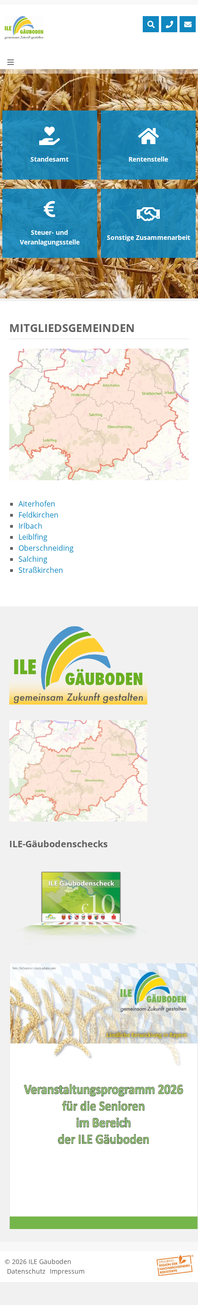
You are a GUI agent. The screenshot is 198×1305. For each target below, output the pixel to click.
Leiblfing (32, 537)
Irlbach (30, 526)
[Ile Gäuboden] (24, 27)
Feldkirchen (38, 515)
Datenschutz (26, 1271)
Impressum (67, 1271)
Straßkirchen (40, 570)
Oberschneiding (46, 548)
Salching (32, 559)
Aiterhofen (36, 504)
